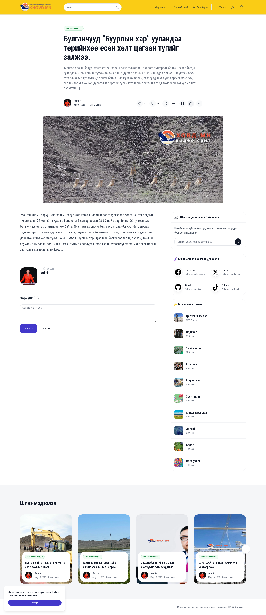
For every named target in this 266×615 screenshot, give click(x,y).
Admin (77, 100)
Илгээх (28, 328)
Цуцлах (45, 328)
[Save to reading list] (182, 103)
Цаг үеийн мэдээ (73, 28)
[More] (191, 103)
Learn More (32, 595)
